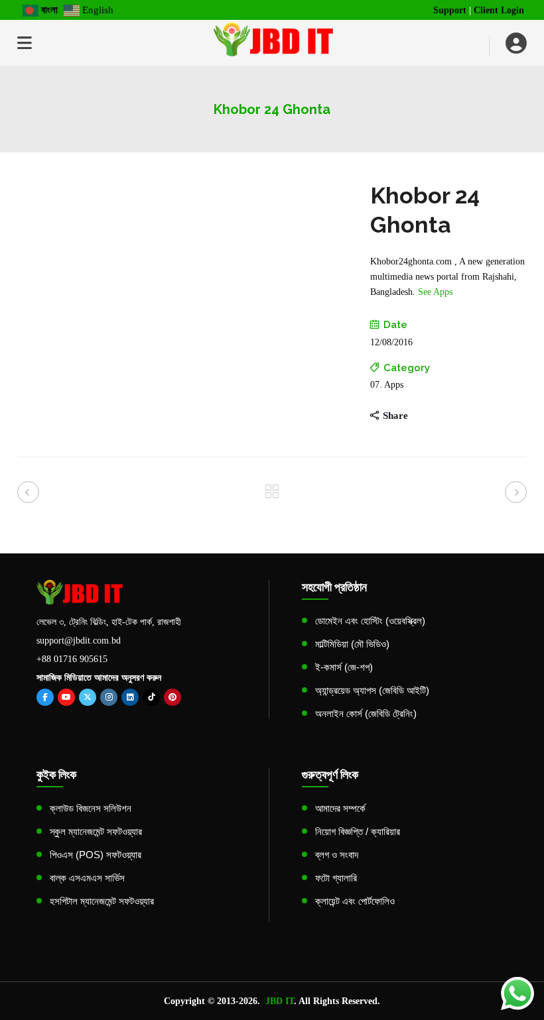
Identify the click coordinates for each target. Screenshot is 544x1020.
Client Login (499, 10)
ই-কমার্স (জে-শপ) (344, 667)
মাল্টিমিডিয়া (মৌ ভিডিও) (352, 644)
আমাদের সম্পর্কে (340, 808)
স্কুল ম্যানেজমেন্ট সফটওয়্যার (96, 831)
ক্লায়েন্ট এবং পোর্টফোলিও (355, 901)
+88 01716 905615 (71, 659)
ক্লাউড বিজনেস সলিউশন (90, 808)
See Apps (435, 292)
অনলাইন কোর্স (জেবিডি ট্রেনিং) (366, 713)
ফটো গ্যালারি (336, 877)
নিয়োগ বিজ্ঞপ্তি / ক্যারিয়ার (357, 831)
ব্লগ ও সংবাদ (336, 854)
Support (449, 10)
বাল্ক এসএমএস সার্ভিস (87, 877)
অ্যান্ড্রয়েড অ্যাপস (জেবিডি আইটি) (372, 690)
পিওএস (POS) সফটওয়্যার (95, 854)
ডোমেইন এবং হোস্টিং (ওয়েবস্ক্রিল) (370, 620)
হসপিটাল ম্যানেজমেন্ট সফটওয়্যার (102, 901)
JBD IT (279, 1001)
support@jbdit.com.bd (78, 641)
